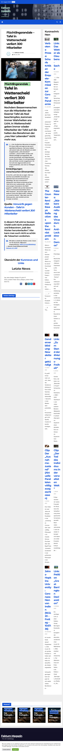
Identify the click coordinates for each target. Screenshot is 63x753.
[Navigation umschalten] (60, 22)
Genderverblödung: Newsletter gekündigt (48, 352)
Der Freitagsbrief (8, 708)
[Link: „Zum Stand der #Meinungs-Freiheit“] (56, 335)
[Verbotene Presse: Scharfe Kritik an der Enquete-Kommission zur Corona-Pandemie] (47, 39)
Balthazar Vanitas (19, 52)
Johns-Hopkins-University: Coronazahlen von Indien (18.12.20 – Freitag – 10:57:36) (48, 600)
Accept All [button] (15, 749)
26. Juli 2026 (54, 720)
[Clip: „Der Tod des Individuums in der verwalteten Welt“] (56, 446)
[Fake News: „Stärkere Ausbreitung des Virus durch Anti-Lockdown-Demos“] (56, 187)
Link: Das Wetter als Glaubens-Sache (57, 56)
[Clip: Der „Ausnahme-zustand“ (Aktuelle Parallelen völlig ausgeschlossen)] (47, 446)
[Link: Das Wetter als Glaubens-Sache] (56, 39)
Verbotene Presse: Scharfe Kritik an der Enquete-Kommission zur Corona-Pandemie (48, 74)
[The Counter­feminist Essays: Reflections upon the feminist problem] (47, 187)
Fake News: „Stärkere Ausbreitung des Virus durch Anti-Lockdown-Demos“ (57, 218)
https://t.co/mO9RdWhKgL (28, 244)
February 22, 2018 (11, 248)
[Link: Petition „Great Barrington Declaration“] (56, 567)
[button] (57, 22)
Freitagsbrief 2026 (8, 710)
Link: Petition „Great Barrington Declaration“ (57, 587)
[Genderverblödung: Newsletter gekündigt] (47, 335)
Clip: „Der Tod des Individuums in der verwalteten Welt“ (57, 469)
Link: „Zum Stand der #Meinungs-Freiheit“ (57, 353)
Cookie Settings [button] (6, 749)
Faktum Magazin (11, 736)
